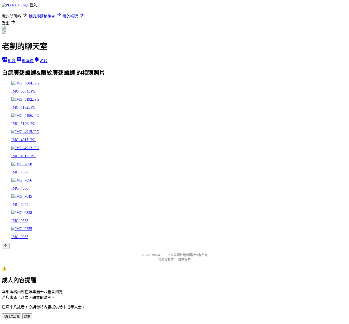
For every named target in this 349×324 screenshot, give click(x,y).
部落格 (28, 61)
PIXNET (157, 255)
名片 (43, 61)
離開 (27, 316)
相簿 (12, 61)
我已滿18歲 (11, 316)
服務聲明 (184, 259)
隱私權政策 (166, 259)
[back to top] (5, 246)
